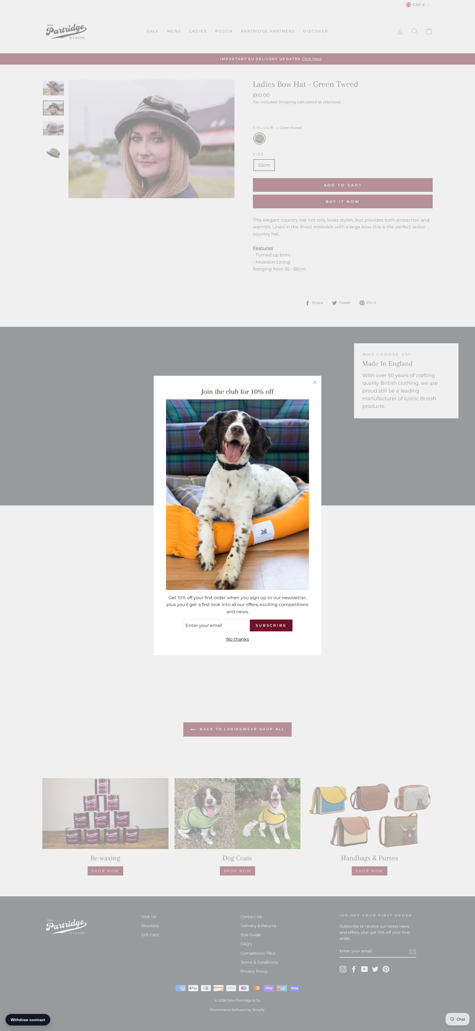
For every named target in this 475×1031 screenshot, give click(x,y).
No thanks (237, 639)
